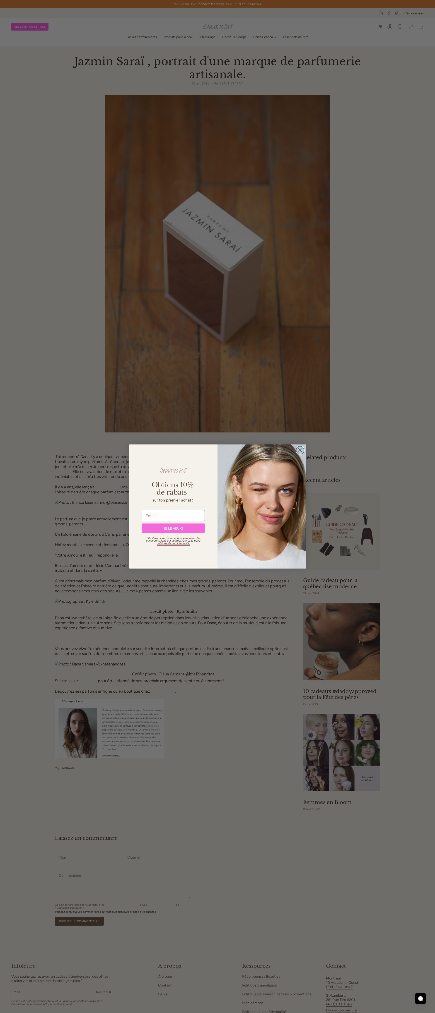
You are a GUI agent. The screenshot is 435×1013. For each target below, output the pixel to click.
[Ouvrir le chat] (420, 998)
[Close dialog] (300, 450)
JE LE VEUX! (173, 528)
